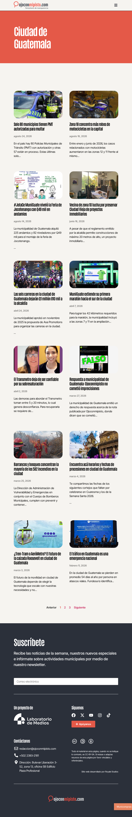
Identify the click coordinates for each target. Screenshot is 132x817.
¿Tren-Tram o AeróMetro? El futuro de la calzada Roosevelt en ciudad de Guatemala (37, 558)
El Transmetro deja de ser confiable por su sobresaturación (36, 381)
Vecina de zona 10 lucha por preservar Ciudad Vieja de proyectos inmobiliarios (93, 209)
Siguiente (80, 607)
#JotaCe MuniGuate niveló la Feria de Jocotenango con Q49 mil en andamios (38, 209)
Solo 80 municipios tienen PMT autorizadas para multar (33, 126)
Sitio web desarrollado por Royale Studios (99, 771)
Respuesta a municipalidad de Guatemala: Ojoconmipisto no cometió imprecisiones (89, 384)
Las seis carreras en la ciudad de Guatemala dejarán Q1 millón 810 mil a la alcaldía (38, 298)
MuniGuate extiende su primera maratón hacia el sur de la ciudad (90, 296)
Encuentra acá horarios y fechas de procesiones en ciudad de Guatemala (93, 466)
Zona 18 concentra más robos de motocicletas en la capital (89, 126)
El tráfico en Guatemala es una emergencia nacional (88, 555)
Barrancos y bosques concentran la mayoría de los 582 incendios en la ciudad (36, 469)
